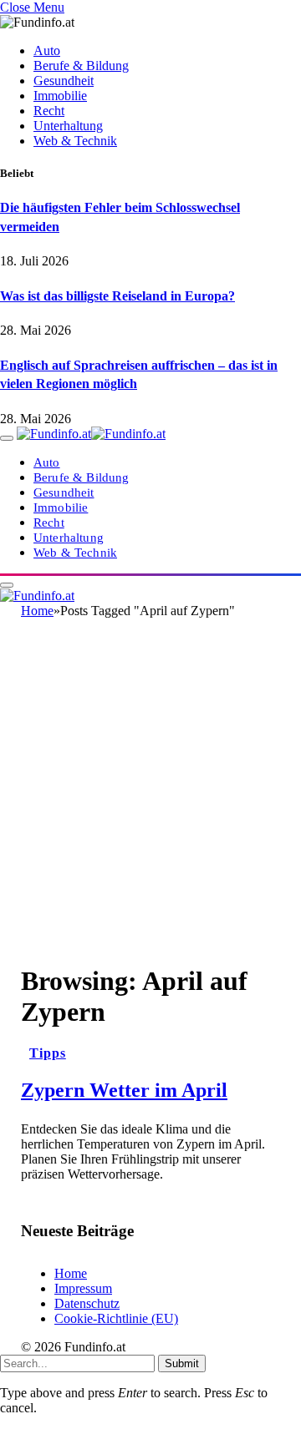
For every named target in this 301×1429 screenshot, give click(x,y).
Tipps (47, 1053)
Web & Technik (75, 141)
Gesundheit (63, 80)
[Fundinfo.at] (91, 434)
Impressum (83, 1288)
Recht (48, 111)
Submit (182, 1363)
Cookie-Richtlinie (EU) (116, 1318)
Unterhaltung (68, 126)
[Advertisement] (150, 798)
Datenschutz (87, 1303)
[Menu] (6, 438)
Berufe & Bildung (81, 65)
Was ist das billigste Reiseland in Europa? (117, 296)
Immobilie (60, 95)
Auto (46, 50)
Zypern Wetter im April (124, 1090)
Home (70, 1273)
